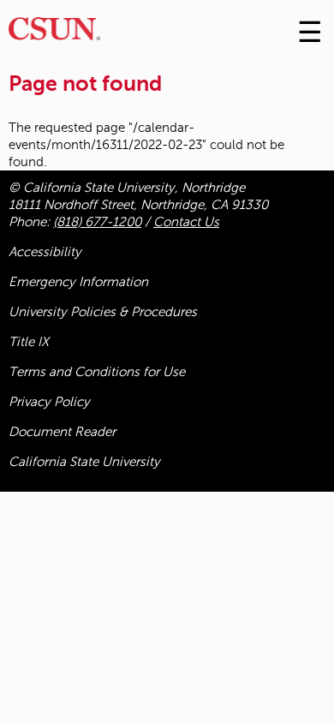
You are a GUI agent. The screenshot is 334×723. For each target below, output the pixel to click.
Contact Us (186, 222)
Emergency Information (78, 282)
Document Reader (62, 432)
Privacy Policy (49, 402)
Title (29, 342)
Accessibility (45, 252)
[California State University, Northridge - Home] (54, 33)
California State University (84, 462)
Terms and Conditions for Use (97, 372)
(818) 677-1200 (97, 222)
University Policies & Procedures (103, 312)
